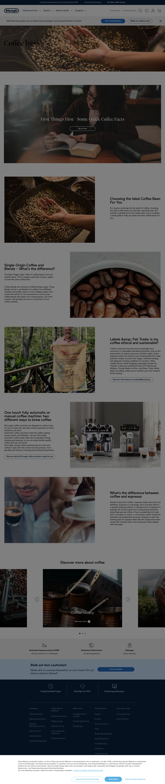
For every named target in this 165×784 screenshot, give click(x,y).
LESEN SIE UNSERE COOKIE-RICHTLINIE (88, 770)
